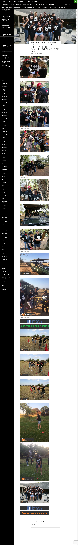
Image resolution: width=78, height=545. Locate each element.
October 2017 (4, 220)
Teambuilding (4, 281)
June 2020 (3, 173)
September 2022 (4, 134)
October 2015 (4, 249)
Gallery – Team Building (50, 4)
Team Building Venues (59, 4)
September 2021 (4, 151)
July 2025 (3, 89)
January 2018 (4, 215)
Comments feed (4, 290)
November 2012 (4, 259)
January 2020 (4, 180)
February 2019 (4, 196)
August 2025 (4, 87)
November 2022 (4, 131)
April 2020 (3, 176)
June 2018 (3, 208)
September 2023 (4, 118)
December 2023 (4, 115)
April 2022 (3, 141)
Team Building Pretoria (51, 42)
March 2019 (4, 195)
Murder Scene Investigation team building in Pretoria (41, 521)
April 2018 (3, 211)
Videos (3, 7)
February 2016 (4, 247)
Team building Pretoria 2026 (6, 63)
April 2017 (3, 227)
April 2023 (3, 124)
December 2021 (4, 147)
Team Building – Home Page (46, 7)
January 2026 (4, 80)
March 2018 (4, 212)
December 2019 (4, 182)
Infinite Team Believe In (69, 4)
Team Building (43, 42)
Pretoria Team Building (35, 42)
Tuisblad (24, 7)
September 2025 (4, 86)
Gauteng (3, 268)
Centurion (3, 267)
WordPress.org (4, 292)
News (7, 7)
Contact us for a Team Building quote (37, 4)
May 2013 (3, 255)
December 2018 (4, 199)
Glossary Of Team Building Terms (15, 7)
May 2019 (3, 192)
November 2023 (4, 116)
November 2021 (4, 148)
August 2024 (4, 103)
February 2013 (4, 256)
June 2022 (3, 138)
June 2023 (3, 121)
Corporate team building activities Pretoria (60, 7)
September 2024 (4, 102)
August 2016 (4, 239)
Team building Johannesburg (6, 277)
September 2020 (4, 169)
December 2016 (4, 233)
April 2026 (3, 79)
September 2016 (4, 237)
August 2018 (4, 205)
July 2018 (3, 207)
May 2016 (3, 243)
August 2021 (4, 153)
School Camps (4, 271)
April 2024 (3, 109)
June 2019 (3, 191)
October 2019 (4, 185)
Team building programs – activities (22, 4)
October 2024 (4, 100)
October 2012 (4, 260)
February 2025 (4, 96)
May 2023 (3, 122)
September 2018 (4, 204)
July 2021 (3, 154)
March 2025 (4, 95)
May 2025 (3, 92)
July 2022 (3, 137)
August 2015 (4, 250)
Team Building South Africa (6, 280)
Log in (3, 287)
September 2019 (4, 186)
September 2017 (4, 221)
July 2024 (3, 105)
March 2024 (4, 111)
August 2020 (4, 170)
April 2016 (3, 244)
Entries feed (4, 289)
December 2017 (4, 217)
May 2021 (3, 157)
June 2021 (3, 156)
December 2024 (4, 99)
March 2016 (4, 246)
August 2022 (4, 135)
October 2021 (4, 150)
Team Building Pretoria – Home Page (8, 4)
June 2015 (3, 252)
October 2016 (4, 236)
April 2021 (3, 159)
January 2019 (4, 198)
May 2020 (3, 175)
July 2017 (3, 224)
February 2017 (4, 230)
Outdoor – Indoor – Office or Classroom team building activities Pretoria (7, 58)
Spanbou (3, 272)
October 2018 (4, 202)
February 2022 (4, 144)
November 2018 (4, 201)
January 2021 (4, 163)
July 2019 (3, 189)
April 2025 (3, 93)
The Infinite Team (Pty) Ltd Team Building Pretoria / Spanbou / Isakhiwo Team (20, 1)
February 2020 (4, 179)
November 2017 (4, 218)
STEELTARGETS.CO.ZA (5, 274)
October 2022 (4, 132)
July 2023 (3, 119)
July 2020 (3, 172)
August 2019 (4, 188)
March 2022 (4, 143)
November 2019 (4, 183)
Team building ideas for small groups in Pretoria (40, 525)
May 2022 (3, 140)
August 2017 (4, 223)
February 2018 (4, 214)
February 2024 (4, 112)
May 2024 (3, 108)
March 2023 (4, 125)
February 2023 (4, 127)
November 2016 (4, 234)
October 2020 (4, 167)
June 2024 (3, 106)
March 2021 (4, 160)
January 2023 (4, 128)
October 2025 (4, 84)
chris (41, 53)
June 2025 (3, 90)
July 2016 (3, 240)
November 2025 (4, 83)
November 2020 (4, 166)
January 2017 (4, 231)
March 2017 (4, 228)
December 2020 (4, 164)
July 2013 (3, 253)
